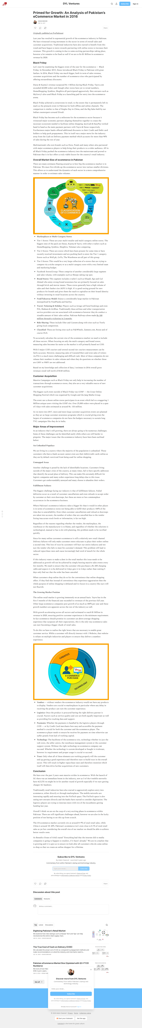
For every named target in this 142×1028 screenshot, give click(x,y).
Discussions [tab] (49, 925)
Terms (76, 1013)
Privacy (70, 1013)
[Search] (112, 4)
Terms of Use (81, 999)
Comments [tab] (38, 899)
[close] (91, 969)
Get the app (81, 1018)
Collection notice (85, 1013)
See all (37, 982)
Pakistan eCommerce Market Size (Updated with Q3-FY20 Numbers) (61, 964)
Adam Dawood (42, 21)
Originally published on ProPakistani (48, 33)
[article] (71, 936)
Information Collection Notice (70, 1001)
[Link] (30, 62)
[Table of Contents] (2, 514)
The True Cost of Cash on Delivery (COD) (52, 947)
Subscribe (125, 4)
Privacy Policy (87, 1001)
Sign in (135, 4)
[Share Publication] (116, 4)
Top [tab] (35, 925)
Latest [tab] (41, 925)
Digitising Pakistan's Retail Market (49, 931)
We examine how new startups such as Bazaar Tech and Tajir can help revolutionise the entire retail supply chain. (58, 935)
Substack (61, 1024)
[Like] (35, 28)
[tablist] (42, 899)
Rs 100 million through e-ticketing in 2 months (69, 317)
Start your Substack (65, 1018)
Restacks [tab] (47, 899)
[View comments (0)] (40, 28)
